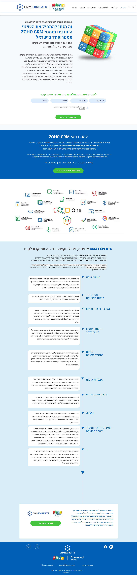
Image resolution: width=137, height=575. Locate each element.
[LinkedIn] (111, 547)
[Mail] (28, 546)
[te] (37, 546)
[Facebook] (106, 547)
